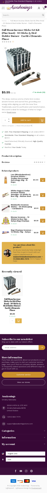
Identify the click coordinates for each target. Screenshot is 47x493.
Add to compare (8, 126)
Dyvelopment (36, 488)
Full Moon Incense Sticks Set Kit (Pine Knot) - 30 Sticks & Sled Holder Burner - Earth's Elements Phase (23, 23)
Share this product (23, 126)
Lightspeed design (22, 488)
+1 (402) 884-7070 (21, 259)
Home (4, 21)
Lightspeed (10, 488)
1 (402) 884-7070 (13, 417)
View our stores (23, 382)
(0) (13, 42)
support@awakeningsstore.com (27, 257)
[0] (44, 8)
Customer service (23, 375)
